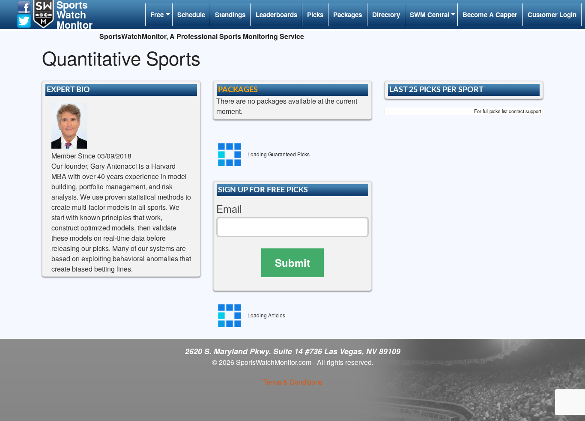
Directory (386, 14)
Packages (347, 14)
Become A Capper (490, 14)
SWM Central (429, 14)
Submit (292, 262)
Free (157, 14)
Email (229, 209)
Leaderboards (276, 14)
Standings (230, 14)
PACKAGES (238, 90)
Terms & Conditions (292, 382)
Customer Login (552, 14)
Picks (315, 14)
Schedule (191, 14)
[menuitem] (159, 14)
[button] (24, 6)
